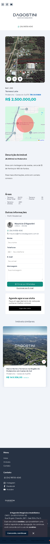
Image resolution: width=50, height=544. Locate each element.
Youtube (10, 489)
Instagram (11, 483)
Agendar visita (25, 308)
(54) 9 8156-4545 (16, 231)
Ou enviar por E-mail (25, 288)
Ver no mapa (35, 95)
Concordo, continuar (16, 533)
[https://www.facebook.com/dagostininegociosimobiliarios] (7, 4)
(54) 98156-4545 (26, 27)
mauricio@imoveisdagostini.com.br (24, 234)
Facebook (11, 486)
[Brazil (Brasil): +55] (10, 252)
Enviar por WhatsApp (26, 284)
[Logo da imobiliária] (9, 500)
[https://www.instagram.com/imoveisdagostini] (2, 4)
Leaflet (42, 140)
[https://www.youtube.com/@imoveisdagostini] (11, 4)
